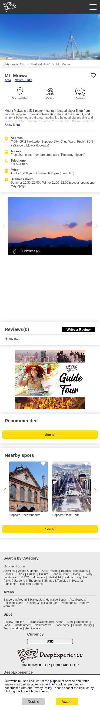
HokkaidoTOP (40, 64)
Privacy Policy (42, 688)
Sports (38, 584)
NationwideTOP (13, 64)
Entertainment (22, 625)
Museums (39, 577)
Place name (62, 625)
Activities (9, 571)
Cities (20, 574)
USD (50, 641)
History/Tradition (13, 622)
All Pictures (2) (30, 251)
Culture (43, 574)
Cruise (31, 574)
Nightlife (82, 577)
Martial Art (54, 577)
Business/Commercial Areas (45, 622)
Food (6, 625)
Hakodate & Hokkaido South (48, 599)
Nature (68, 577)
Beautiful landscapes (74, 571)
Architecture (32, 628)
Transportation (12, 628)
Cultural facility (82, 625)
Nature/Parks (23, 80)
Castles (8, 574)
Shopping (34, 580)
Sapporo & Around (15, 599)
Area (8, 80)
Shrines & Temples (56, 580)
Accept (67, 702)
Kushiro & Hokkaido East (42, 603)
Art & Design (50, 571)
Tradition (25, 584)
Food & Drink (60, 574)
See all (50, 434)
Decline (33, 702)
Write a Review (79, 329)
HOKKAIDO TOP (66, 665)
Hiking (76, 574)
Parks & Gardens (14, 580)
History (87, 574)
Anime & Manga (28, 571)
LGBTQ (24, 577)
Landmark (9, 577)
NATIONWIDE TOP (35, 665)
